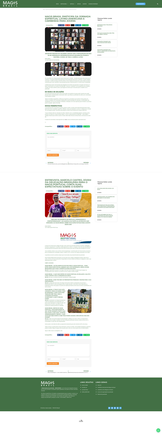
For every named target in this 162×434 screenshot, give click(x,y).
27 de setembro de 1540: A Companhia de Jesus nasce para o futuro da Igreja (105, 216)
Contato (85, 3)
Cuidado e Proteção (93, 3)
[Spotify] (115, 408)
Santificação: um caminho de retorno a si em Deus (106, 197)
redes (66, 119)
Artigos (79, 3)
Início (57, 3)
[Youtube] (112, 408)
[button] (158, 4)
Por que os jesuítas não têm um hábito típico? (105, 34)
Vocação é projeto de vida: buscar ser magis (104, 42)
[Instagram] (120, 408)
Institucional (64, 3)
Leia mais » (99, 28)
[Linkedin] (118, 408)
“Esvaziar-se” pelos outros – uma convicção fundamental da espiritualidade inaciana (106, 206)
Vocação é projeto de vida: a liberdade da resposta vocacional (106, 51)
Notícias (72, 3)
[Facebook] (109, 408)
